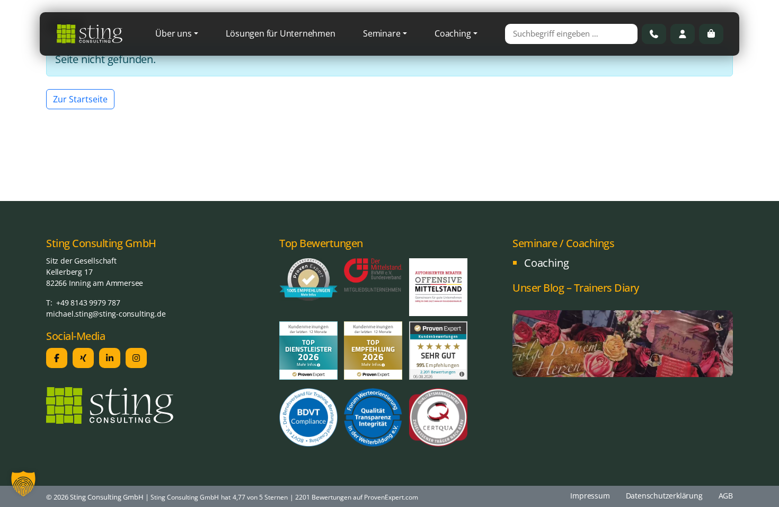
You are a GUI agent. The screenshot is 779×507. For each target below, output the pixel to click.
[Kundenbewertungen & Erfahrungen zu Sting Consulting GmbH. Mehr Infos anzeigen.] (438, 349)
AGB (726, 496)
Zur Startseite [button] (80, 99)
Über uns (173, 33)
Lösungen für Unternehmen (280, 33)
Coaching (453, 33)
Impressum (589, 496)
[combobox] (571, 34)
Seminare (381, 33)
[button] (23, 483)
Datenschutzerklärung (664, 496)
